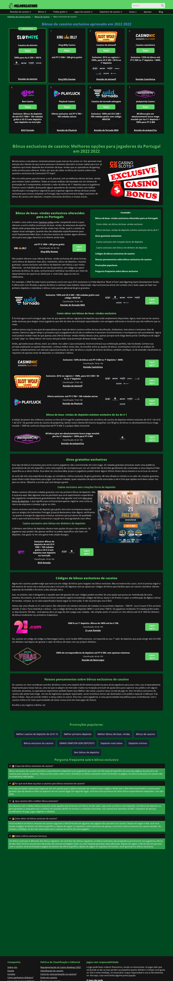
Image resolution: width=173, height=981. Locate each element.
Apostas (147, 11)
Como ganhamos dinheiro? (20, 977)
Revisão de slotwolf (72, 386)
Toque (28, 50)
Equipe (10, 970)
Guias (132, 11)
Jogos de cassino (82, 11)
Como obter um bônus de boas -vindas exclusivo (119, 224)
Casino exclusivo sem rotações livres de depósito (119, 241)
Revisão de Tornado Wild (72, 305)
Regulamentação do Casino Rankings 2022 (60, 967)
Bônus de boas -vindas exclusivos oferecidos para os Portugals (126, 218)
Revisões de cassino (19, 11)
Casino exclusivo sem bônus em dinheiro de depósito (121, 247)
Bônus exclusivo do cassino (38, 743)
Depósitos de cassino (110, 11)
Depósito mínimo (138, 743)
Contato (11, 974)
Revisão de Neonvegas (93, 660)
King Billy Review (49, 251)
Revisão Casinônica (93, 367)
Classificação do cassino (51, 970)
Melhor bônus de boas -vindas (114, 734)
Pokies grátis (59, 11)
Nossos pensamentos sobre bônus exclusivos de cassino (123, 259)
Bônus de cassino (145, 734)
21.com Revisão (93, 630)
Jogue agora (79, 248)
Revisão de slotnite (27, 79)
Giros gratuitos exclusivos (108, 236)
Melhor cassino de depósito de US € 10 (37, 734)
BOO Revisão (44, 562)
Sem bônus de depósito (86, 752)
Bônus (41, 11)
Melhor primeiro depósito (77, 734)
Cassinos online (46, 222)
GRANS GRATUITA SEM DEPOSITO (76, 743)
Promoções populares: (106, 265)
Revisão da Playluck (73, 403)
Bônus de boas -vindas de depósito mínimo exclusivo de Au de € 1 (127, 230)
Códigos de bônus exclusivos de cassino (115, 253)
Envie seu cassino (48, 977)
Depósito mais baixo (111, 743)
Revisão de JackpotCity (72, 443)
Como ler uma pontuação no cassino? (58, 974)
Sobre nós (12, 967)
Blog (161, 11)
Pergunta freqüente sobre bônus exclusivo (116, 271)
